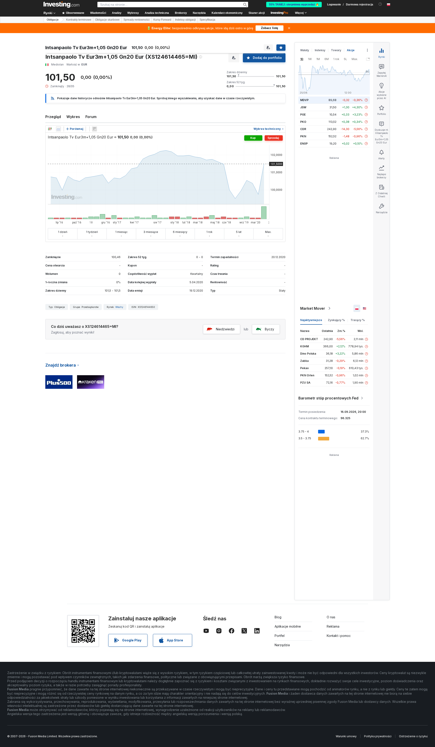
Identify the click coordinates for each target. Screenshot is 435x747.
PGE (303, 114)
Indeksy (320, 50)
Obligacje (53, 19)
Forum (91, 116)
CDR (303, 129)
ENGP (304, 143)
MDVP (304, 100)
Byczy (269, 329)
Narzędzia (282, 645)
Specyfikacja (207, 19)
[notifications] (380, 4)
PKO (303, 121)
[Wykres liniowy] (58, 128)
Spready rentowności (136, 19)
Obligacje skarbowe (107, 19)
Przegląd (53, 116)
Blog (278, 617)
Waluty (304, 50)
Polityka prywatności (378, 736)
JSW (303, 107)
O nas (331, 617)
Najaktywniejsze (311, 320)
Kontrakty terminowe (78, 19)
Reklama (333, 626)
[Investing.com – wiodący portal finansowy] (61, 4)
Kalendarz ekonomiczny (227, 13)
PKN (303, 136)
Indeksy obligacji (185, 19)
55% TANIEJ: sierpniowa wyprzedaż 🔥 (294, 4)
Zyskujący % (336, 320)
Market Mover (312, 308)
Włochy (119, 307)
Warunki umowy (346, 736)
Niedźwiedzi (225, 329)
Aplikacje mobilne (288, 626)
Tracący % (357, 320)
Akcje (351, 50)
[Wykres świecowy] (49, 128)
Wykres (73, 116)
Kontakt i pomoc (339, 636)
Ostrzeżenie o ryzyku (413, 736)
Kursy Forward (162, 19)
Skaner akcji (257, 13)
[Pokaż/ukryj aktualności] (94, 128)
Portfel (280, 636)
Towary (336, 50)
